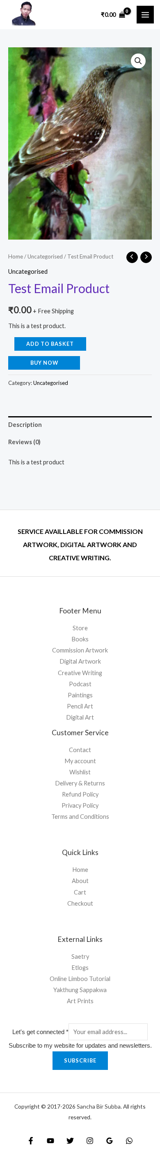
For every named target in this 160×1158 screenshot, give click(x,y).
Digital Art (80, 717)
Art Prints (80, 1000)
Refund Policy (80, 794)
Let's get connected (40, 1032)
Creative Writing (80, 672)
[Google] (109, 1140)
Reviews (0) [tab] (24, 441)
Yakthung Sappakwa (80, 989)
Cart (80, 892)
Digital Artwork (80, 661)
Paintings (80, 695)
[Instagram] (90, 1140)
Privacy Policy (80, 805)
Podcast (80, 683)
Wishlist (80, 772)
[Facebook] (30, 1140)
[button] (138, 61)
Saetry (80, 956)
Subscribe (80, 1060)
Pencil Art (80, 706)
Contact (80, 749)
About (80, 880)
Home (15, 256)
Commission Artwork (80, 650)
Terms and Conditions (80, 816)
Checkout (80, 903)
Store (80, 627)
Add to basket (50, 343)
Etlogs (80, 967)
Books (80, 639)
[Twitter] (70, 1140)
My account (80, 760)
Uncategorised (45, 256)
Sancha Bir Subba (99, 1106)
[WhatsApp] (129, 1140)
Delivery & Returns (80, 783)
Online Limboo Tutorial (80, 978)
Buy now (44, 362)
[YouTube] (50, 1140)
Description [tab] (25, 424)
